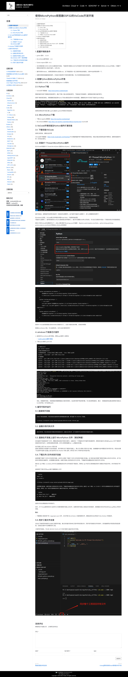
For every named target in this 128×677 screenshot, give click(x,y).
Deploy (9, 129)
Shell (8, 184)
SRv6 (8, 162)
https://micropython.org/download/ (60, 119)
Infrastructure (11, 103)
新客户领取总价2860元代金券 (15, 225)
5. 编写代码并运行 (13, 48)
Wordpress (10, 146)
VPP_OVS (10, 165)
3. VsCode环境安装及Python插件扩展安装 (18, 36)
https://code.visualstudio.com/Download (58, 137)
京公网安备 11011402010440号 (64, 672)
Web (8, 105)
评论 (37, 631)
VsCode (9, 143)
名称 (37, 651)
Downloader (10, 131)
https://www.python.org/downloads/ (58, 90)
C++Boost (10, 115)
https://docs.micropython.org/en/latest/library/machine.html (64, 121)
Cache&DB (10, 172)
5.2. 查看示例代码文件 (17, 53)
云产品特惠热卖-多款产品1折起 (15, 220)
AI (7, 93)
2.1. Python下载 (15, 30)
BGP (8, 150)
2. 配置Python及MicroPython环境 (17, 28)
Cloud (8, 98)
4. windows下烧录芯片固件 (15, 46)
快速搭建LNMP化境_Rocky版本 (15, 74)
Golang (9, 117)
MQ (8, 179)
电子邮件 (68, 651)
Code (7, 108)
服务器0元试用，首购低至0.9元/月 (16, 215)
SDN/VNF (9, 148)
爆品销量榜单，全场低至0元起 (15, 218)
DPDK (9, 153)
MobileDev (10, 139)
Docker (9, 174)
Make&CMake (11, 119)
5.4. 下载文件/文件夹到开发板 (19, 60)
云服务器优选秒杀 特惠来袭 (14, 228)
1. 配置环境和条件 (13, 25)
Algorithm (10, 110)
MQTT (9, 141)
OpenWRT (10, 158)
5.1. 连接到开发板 (16, 51)
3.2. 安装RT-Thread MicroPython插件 (16, 43)
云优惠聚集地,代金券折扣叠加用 (15, 212)
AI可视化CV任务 (11, 85)
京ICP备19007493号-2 (64, 674)
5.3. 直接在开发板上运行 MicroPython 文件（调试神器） (19, 57)
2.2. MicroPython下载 (17, 32)
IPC (8, 177)
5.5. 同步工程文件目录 (17, 62)
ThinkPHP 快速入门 (11, 78)
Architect (66, 5)
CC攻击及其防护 (11, 71)
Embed (8, 124)
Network (9, 182)
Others (8, 127)
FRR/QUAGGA (11, 155)
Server (8, 167)
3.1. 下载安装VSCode (17, 39)
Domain (9, 100)
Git (8, 136)
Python (9, 122)
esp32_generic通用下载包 (45, 339)
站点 (95, 651)
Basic (8, 170)
